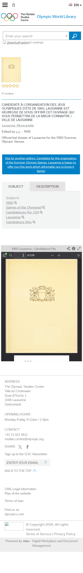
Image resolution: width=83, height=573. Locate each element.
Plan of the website (18, 493)
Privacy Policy (65, 533)
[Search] (15, 203)
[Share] (68, 249)
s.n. (18, 131)
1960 (9, 202)
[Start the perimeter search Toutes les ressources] (75, 36)
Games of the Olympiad (23, 207)
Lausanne (13, 216)
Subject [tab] (15, 186)
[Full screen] (79, 249)
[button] (68, 2)
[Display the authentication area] (14, 4)
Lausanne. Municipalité (18, 125)
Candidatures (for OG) (22, 212)
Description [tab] (47, 186)
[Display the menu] (5, 5)
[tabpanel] (41, 206)
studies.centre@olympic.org (24, 439)
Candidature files (19, 221)
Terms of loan (14, 501)
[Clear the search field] (66, 36)
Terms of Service (39, 533)
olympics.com (14, 514)
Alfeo (26, 541)
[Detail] (73, 249)
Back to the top (18, 471)
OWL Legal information (20, 489)
